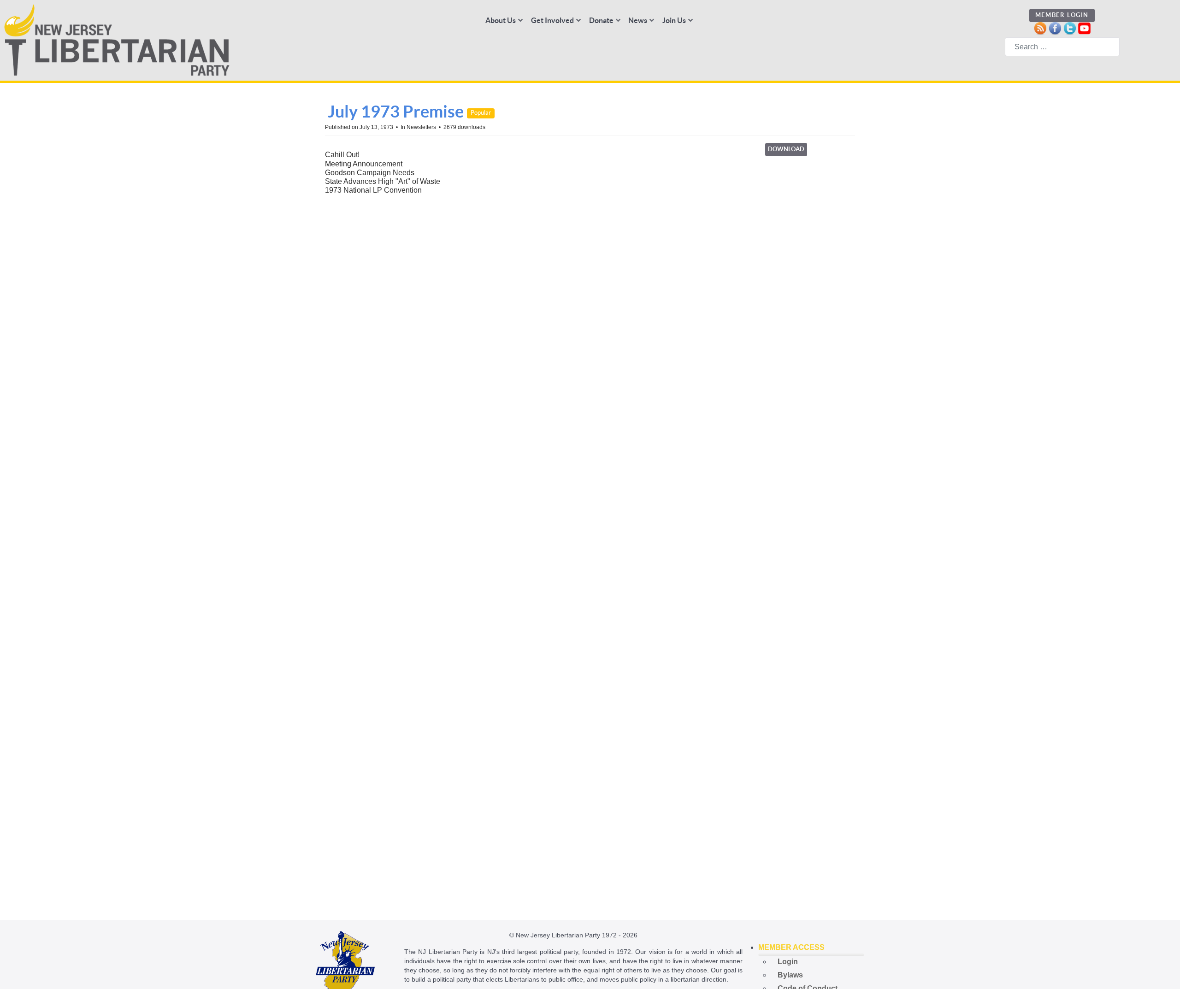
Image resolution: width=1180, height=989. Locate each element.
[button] (811, 948)
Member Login (1062, 15)
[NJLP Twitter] (1069, 27)
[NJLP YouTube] (1084, 27)
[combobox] (1062, 46)
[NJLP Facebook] (1055, 27)
